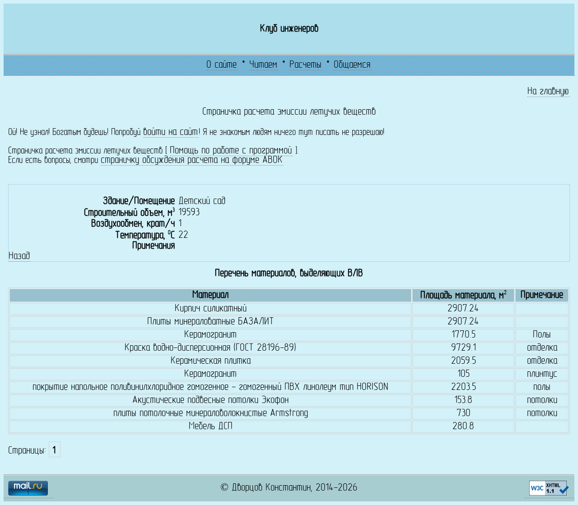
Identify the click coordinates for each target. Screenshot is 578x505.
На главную (548, 92)
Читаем (263, 65)
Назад (19, 256)
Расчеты (305, 65)
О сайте (221, 65)
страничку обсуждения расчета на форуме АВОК (192, 160)
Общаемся (352, 65)
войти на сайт (170, 132)
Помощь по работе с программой (231, 151)
